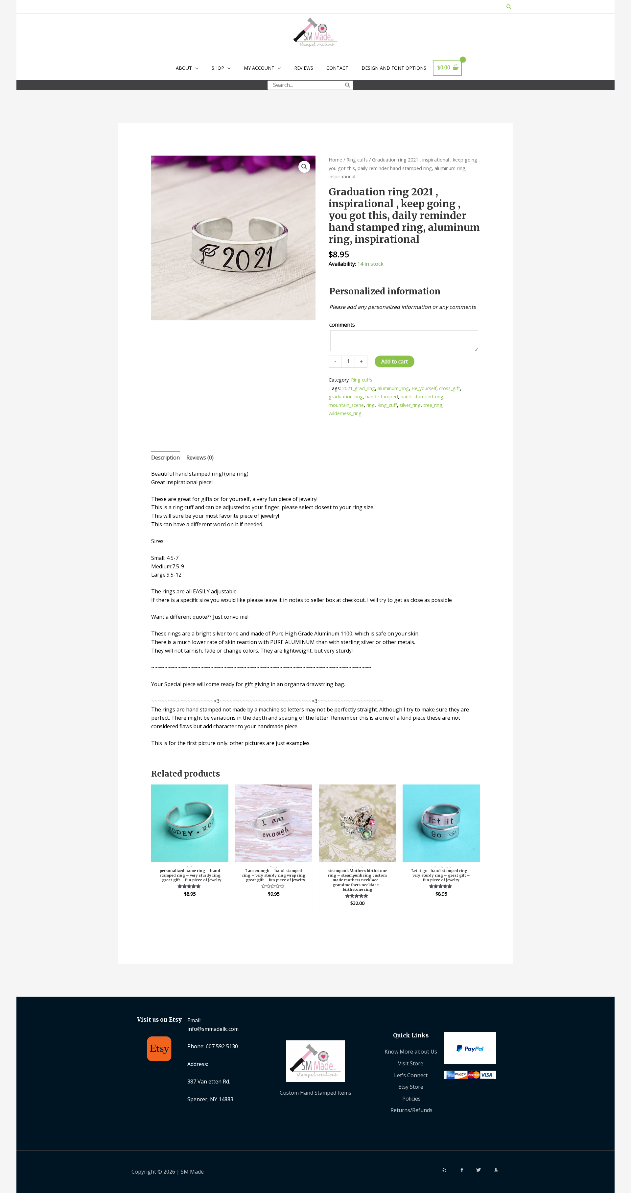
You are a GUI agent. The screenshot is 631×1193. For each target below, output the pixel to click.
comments (342, 324)
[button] (509, 6)
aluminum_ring (393, 388)
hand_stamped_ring (422, 396)
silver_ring (410, 405)
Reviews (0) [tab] (200, 457)
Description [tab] (165, 457)
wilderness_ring (345, 413)
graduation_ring (346, 396)
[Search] (348, 85)
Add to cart (394, 361)
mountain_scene (346, 405)
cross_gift (449, 388)
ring (370, 405)
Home (335, 159)
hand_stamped (381, 396)
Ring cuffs (357, 159)
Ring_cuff (387, 405)
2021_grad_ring (358, 388)
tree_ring (432, 405)
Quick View (189, 855)
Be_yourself (423, 388)
